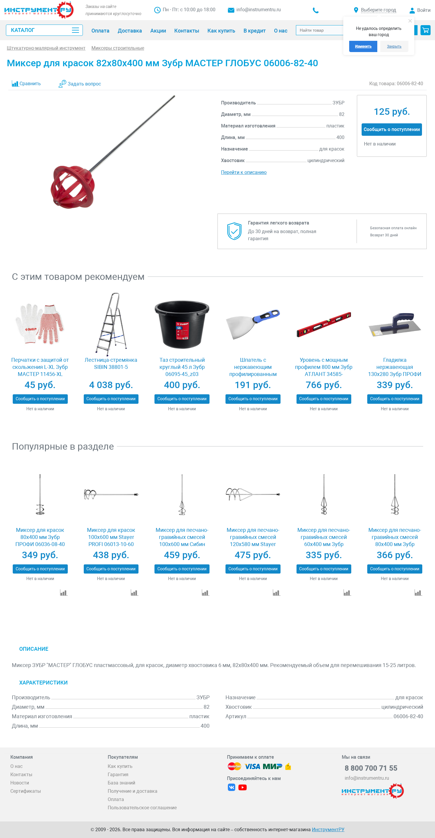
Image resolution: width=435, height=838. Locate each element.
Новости (19, 783)
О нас (16, 766)
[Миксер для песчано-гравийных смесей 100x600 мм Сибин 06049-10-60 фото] (182, 495)
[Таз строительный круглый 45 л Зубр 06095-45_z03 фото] (182, 325)
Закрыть (394, 46)
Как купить (120, 766)
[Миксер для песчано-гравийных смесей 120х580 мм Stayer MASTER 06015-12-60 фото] (253, 495)
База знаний (121, 783)
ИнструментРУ (328, 829)
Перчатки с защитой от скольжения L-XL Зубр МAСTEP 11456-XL (40, 367)
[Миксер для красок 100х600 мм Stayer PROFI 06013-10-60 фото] (111, 495)
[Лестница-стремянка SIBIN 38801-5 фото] (111, 325)
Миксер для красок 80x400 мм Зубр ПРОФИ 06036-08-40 (40, 537)
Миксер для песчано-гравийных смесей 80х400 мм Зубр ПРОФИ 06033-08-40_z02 (394, 544)
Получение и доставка (132, 791)
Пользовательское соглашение (142, 807)
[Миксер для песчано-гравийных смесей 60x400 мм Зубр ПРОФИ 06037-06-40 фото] (324, 495)
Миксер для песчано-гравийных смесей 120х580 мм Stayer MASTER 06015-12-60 (253, 540)
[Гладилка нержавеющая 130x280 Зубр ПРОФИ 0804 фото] (395, 325)
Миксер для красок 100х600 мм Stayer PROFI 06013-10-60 (111, 537)
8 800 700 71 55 (371, 768)
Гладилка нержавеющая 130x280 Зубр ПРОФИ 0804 (394, 370)
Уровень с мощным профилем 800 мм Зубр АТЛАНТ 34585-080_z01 (323, 370)
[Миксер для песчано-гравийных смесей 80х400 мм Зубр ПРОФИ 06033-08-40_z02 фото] (395, 495)
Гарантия (118, 774)
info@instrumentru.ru (258, 9)
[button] (425, 30)
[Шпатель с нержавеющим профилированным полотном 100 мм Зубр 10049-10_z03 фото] (253, 325)
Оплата (116, 799)
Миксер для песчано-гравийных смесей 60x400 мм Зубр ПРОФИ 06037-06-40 (323, 540)
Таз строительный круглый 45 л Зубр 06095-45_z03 (182, 367)
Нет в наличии (40, 408)
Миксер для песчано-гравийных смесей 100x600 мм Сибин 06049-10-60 (182, 540)
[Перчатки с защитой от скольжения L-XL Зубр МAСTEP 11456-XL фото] (40, 325)
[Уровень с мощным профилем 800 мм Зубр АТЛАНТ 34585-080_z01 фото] (324, 325)
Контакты (21, 774)
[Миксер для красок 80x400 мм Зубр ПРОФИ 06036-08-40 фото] (40, 495)
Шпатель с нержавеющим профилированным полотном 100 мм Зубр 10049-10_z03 (253, 374)
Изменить (363, 46)
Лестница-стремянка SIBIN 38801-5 (111, 363)
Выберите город (378, 10)
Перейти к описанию (244, 172)
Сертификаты (25, 791)
